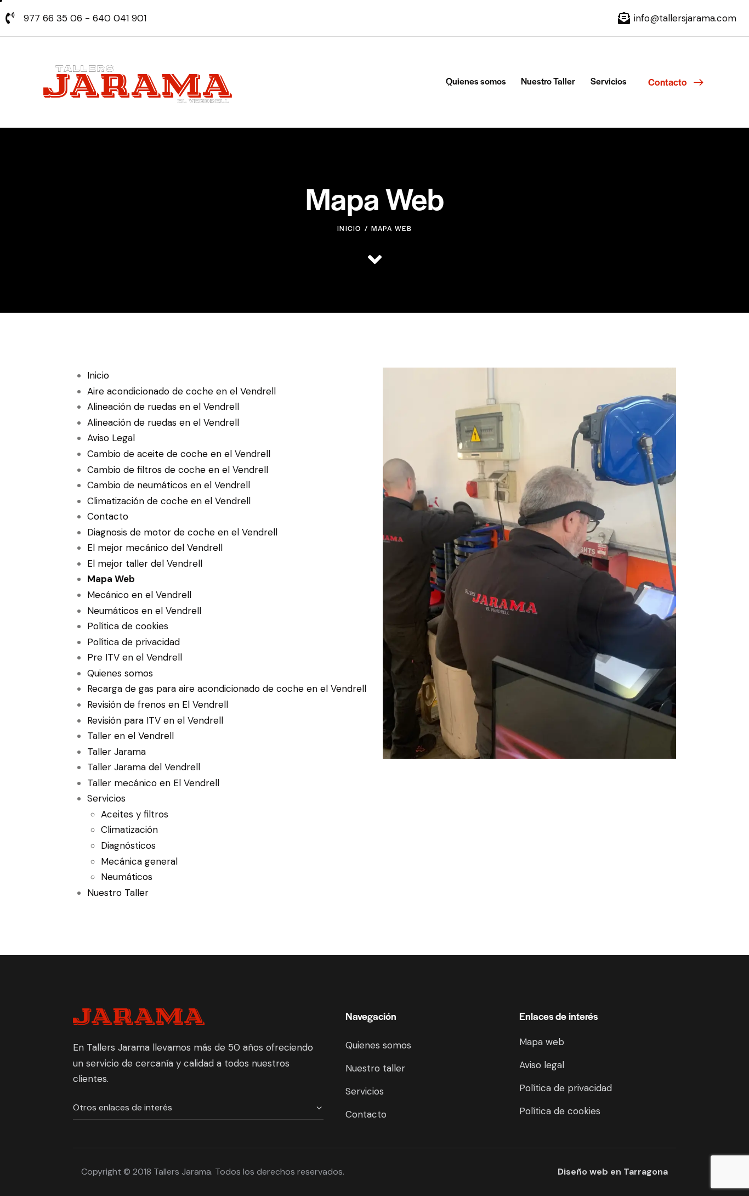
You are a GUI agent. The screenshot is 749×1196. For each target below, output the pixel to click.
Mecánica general (139, 861)
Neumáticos (126, 877)
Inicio (349, 228)
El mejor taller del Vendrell (144, 563)
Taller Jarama (116, 752)
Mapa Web (111, 579)
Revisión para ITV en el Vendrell (155, 720)
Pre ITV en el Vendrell (134, 657)
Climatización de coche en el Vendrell (169, 501)
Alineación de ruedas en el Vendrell (163, 406)
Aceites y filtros (134, 814)
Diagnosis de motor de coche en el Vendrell (182, 532)
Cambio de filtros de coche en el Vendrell (177, 470)
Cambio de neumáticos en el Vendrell (168, 485)
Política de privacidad (133, 642)
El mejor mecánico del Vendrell (155, 547)
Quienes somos (120, 673)
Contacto (107, 516)
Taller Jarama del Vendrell (143, 767)
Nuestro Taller (118, 893)
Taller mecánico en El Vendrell (153, 783)
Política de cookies (127, 626)
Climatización (129, 829)
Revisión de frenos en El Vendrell (157, 704)
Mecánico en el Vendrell (139, 595)
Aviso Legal (111, 438)
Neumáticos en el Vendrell (144, 611)
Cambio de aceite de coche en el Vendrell (178, 454)
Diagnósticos (128, 845)
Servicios (106, 798)
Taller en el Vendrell (130, 736)
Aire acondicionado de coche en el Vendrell (181, 391)
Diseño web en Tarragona (613, 1171)
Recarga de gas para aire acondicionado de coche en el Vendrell (226, 688)
